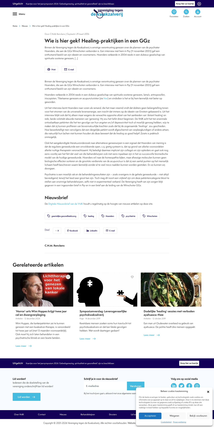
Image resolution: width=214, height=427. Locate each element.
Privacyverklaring (179, 422)
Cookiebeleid (166, 422)
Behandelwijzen (88, 414)
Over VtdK (19, 414)
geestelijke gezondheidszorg (61, 216)
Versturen (135, 386)
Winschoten (150, 216)
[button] (208, 391)
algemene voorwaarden (132, 393)
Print (51, 69)
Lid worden (26, 397)
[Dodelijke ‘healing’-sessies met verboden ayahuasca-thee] (171, 290)
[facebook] (189, 386)
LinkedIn (93, 230)
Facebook (73, 230)
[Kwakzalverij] (107, 13)
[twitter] (181, 386)
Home (15, 26)
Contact (42, 414)
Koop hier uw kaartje (185, 3)
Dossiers (113, 414)
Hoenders (107, 216)
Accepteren (150, 415)
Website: (132, 423)
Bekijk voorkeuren (198, 415)
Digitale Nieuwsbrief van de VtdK (65, 203)
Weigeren (174, 415)
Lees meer (24, 346)
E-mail (69, 69)
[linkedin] (174, 386)
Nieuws (25, 26)
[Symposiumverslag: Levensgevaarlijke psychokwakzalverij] (107, 290)
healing (89, 216)
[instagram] (197, 386)
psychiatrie (128, 216)
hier (106, 98)
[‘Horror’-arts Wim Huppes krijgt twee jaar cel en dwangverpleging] (43, 290)
